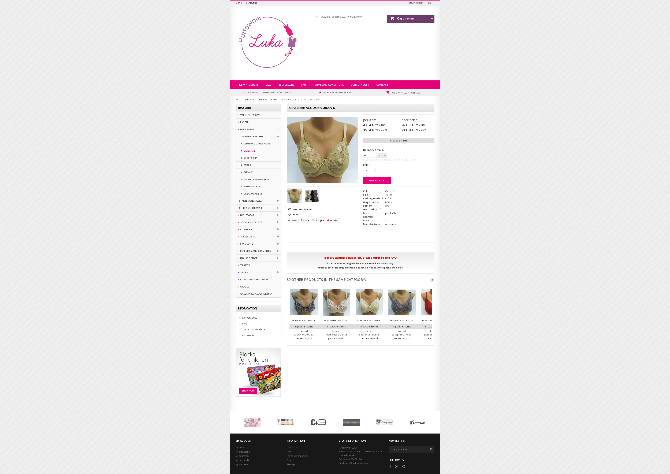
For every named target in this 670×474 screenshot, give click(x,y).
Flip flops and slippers (254, 279)
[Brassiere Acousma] (294, 196)
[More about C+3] (318, 422)
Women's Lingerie (252, 136)
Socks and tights (251, 222)
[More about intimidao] (351, 422)
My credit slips (243, 451)
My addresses (242, 455)
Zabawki (245, 265)
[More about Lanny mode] (384, 422)
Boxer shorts (251, 186)
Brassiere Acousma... (304, 320)
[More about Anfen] (252, 422)
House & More (248, 258)
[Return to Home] (239, 99)
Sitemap (291, 464)
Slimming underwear (256, 143)
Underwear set (252, 193)
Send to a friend (302, 209)
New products (249, 84)
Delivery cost (360, 84)
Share (305, 220)
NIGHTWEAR (247, 215)
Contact (382, 84)
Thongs (248, 172)
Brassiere (249, 150)
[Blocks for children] (258, 372)
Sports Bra (250, 157)
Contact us (251, 2)
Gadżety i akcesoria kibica (256, 293)
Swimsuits (246, 243)
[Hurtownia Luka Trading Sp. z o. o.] (268, 42)
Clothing (246, 229)
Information (247, 308)
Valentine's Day (250, 115)
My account (244, 441)
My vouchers (242, 464)
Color (366, 165)
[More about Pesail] (418, 422)
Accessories (247, 236)
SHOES (244, 272)
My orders (241, 447)
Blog (289, 460)
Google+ (319, 220)
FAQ (303, 84)
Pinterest (334, 220)
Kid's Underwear (251, 208)
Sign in (239, 2)
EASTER (244, 122)
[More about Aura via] (285, 422)
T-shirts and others (256, 179)
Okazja (244, 286)
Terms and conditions (328, 84)
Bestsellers (286, 84)
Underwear (247, 129)
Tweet (293, 220)
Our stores (247, 335)
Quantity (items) (373, 150)
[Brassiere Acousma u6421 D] (369, 302)
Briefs (247, 165)
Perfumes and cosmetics (255, 250)
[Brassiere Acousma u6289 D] (304, 302)
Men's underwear (252, 200)
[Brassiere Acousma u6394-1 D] (401, 302)
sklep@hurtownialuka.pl (356, 463)
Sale (268, 84)
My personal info (244, 460)
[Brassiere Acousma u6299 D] (336, 302)
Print (295, 214)
